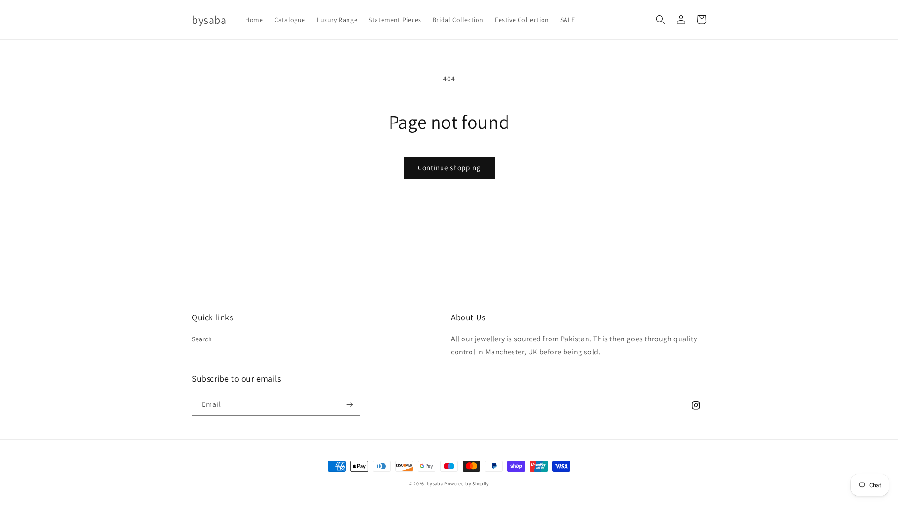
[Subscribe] (349, 405)
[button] (660, 19)
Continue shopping (449, 167)
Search (202, 339)
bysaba (435, 484)
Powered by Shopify (466, 484)
